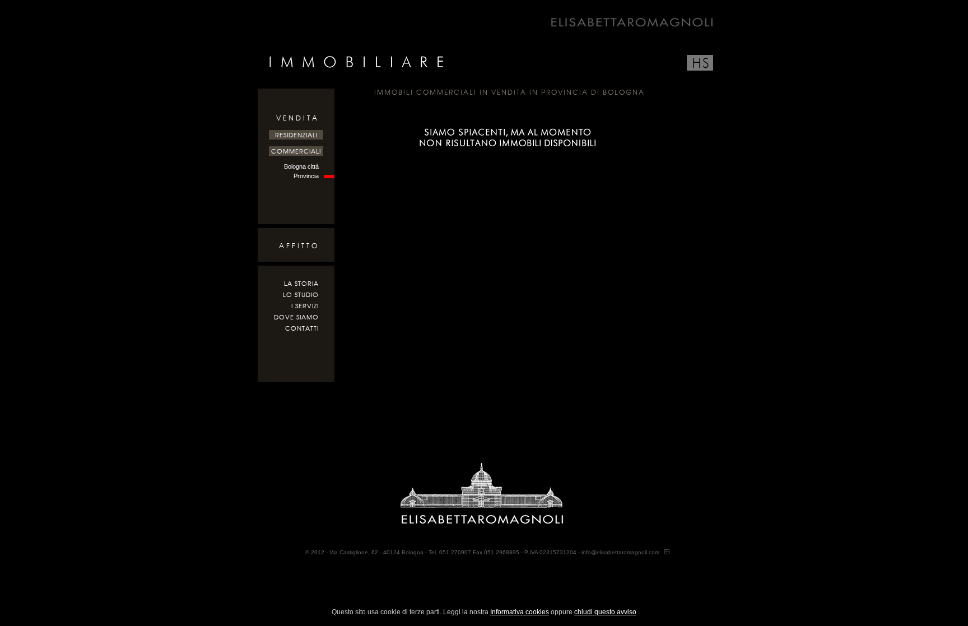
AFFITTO (299, 246)
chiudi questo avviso (605, 612)
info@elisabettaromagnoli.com (620, 552)
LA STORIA (301, 284)
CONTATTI (302, 328)
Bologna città (301, 166)
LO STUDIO (301, 295)
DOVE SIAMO (296, 317)
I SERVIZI (305, 306)
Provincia (306, 176)
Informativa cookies (519, 612)
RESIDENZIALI (296, 135)
